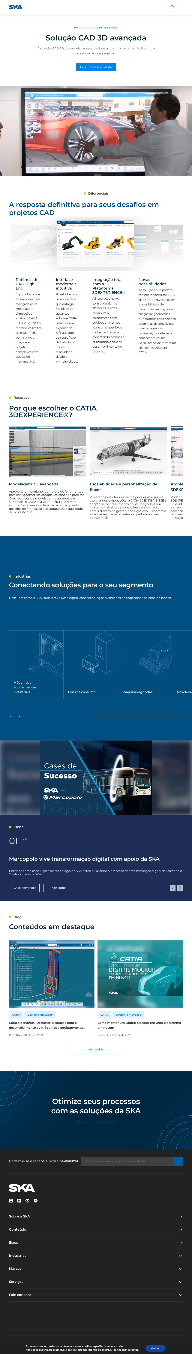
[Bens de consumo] (91, 665)
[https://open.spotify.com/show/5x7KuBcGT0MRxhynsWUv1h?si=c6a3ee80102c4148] (36, 1200)
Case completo (25, 888)
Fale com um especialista (96, 1121)
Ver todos (59, 888)
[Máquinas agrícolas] (145, 665)
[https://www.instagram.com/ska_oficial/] (11, 1200)
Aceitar (155, 1348)
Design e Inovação (40, 1014)
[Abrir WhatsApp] (182, 1344)
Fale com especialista (96, 67)
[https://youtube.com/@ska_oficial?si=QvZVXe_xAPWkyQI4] (27, 1200)
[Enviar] (178, 1161)
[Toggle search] (172, 7)
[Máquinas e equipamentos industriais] (36, 665)
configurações (130, 1350)
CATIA (16, 1014)
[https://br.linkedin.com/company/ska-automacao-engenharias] (19, 1200)
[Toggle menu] (180, 7)
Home (78, 27)
